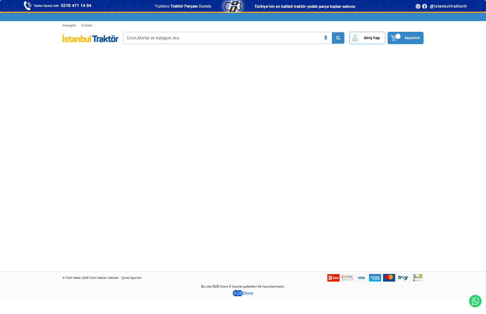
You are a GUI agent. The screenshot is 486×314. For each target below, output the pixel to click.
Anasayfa (69, 25)
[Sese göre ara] (326, 38)
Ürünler (87, 25)
